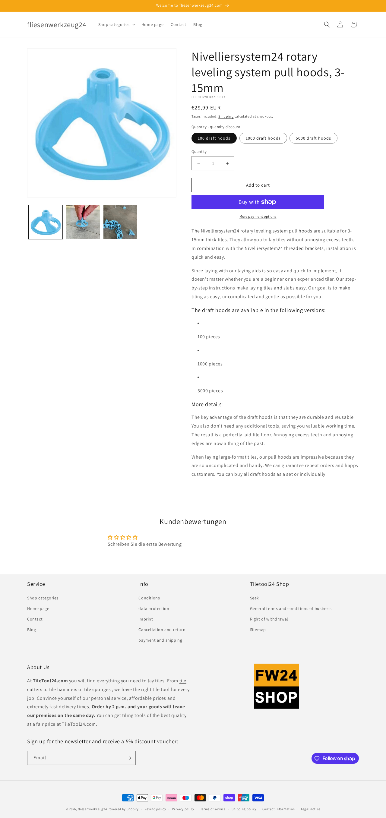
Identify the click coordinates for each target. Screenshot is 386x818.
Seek (254, 597)
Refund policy (155, 809)
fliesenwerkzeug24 (92, 809)
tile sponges (97, 689)
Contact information (278, 809)
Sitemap (258, 629)
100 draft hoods (214, 138)
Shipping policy (244, 809)
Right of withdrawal (269, 618)
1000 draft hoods (263, 138)
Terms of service (213, 809)
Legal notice (310, 809)
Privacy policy (183, 809)
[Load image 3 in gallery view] (120, 222)
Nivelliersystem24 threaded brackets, (285, 248)
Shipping (226, 116)
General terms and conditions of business (291, 608)
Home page (38, 608)
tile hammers (63, 689)
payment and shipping (160, 640)
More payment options (258, 216)
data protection (153, 608)
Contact (35, 618)
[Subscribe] (128, 758)
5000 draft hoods (313, 138)
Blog (31, 629)
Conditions (149, 597)
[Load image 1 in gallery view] (46, 222)
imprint (145, 618)
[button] (116, 24)
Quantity (199, 151)
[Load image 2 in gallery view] (83, 222)
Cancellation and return (161, 629)
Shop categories (43, 597)
